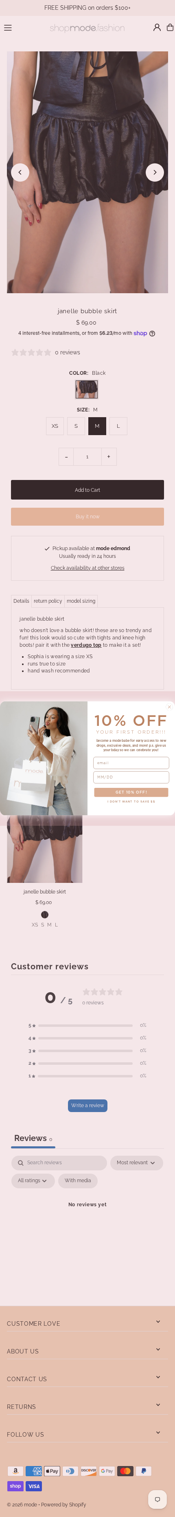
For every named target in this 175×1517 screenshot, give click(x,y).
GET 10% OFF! (131, 792)
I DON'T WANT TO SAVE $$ (131, 802)
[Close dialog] (169, 707)
